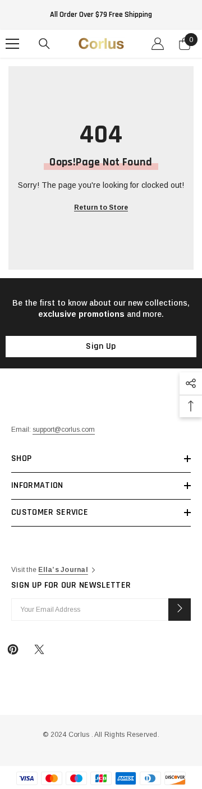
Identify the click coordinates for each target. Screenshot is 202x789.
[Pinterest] (13, 649)
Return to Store (101, 207)
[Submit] (179, 609)
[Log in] (158, 44)
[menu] (12, 43)
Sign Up (101, 346)
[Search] (44, 43)
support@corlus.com (64, 429)
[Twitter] (39, 649)
